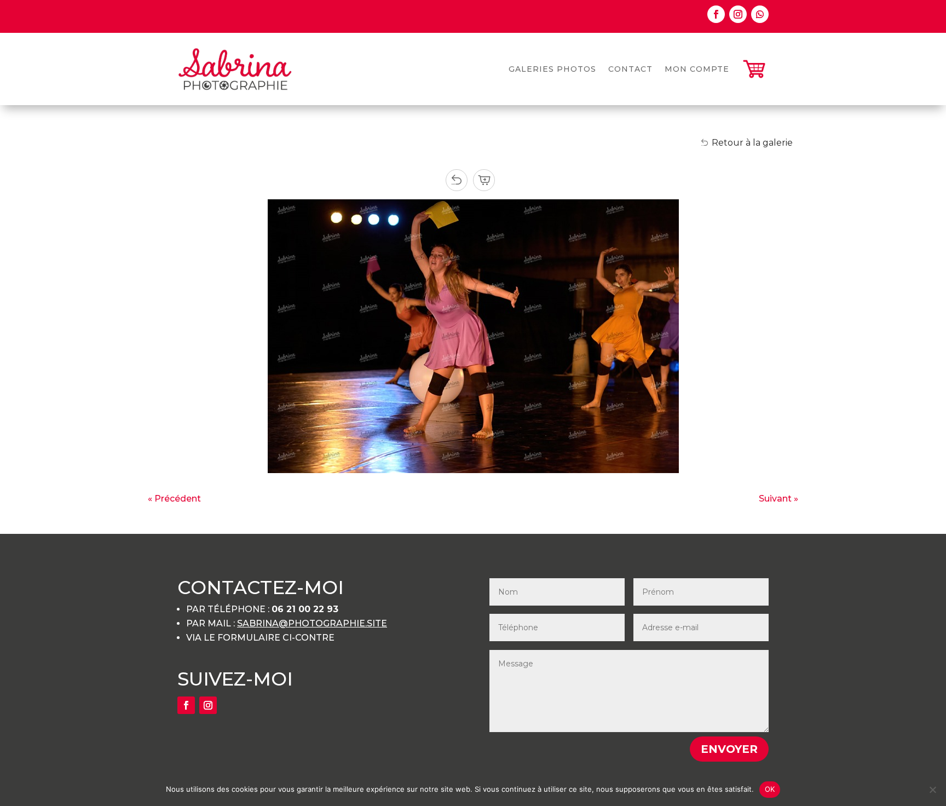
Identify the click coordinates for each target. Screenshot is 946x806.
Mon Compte (697, 69)
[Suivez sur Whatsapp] (760, 14)
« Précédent (174, 498)
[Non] (932, 789)
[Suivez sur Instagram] (738, 14)
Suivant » (778, 498)
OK (770, 789)
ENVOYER (729, 749)
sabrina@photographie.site (312, 623)
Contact (630, 69)
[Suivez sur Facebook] (716, 14)
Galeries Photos (552, 69)
